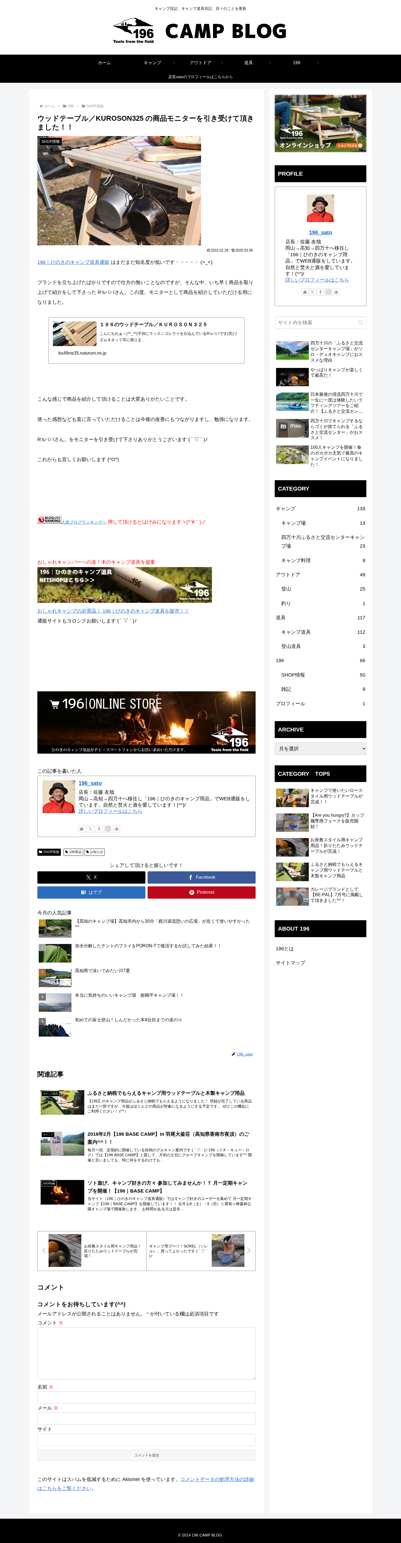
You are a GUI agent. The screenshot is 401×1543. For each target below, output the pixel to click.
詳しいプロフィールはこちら (110, 811)
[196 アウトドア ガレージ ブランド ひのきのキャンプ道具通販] (124, 601)
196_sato (90, 783)
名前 (45, 1387)
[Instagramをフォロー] (107, 828)
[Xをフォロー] (90, 828)
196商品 (75, 852)
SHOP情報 (51, 852)
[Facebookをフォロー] (99, 828)
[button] (361, 322)
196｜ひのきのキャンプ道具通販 (73, 262)
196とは (285, 948)
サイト (44, 1429)
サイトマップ (290, 963)
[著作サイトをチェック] (81, 828)
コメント (50, 1323)
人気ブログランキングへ (83, 522)
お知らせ (96, 852)
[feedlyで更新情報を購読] (116, 828)
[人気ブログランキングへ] (49, 522)
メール (47, 1408)
